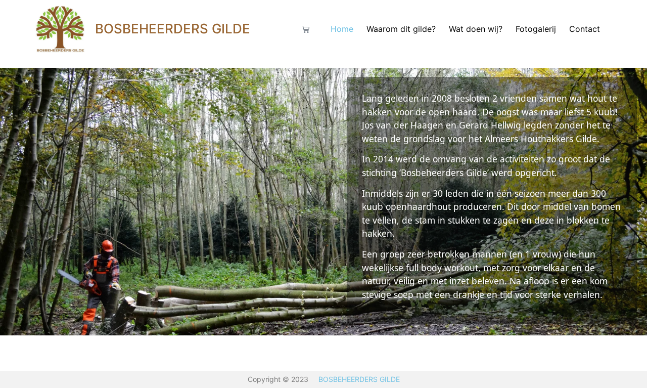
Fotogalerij (536, 29)
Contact (584, 29)
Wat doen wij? (475, 29)
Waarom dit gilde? (401, 29)
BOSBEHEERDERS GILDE (172, 28)
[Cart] (305, 29)
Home (342, 29)
